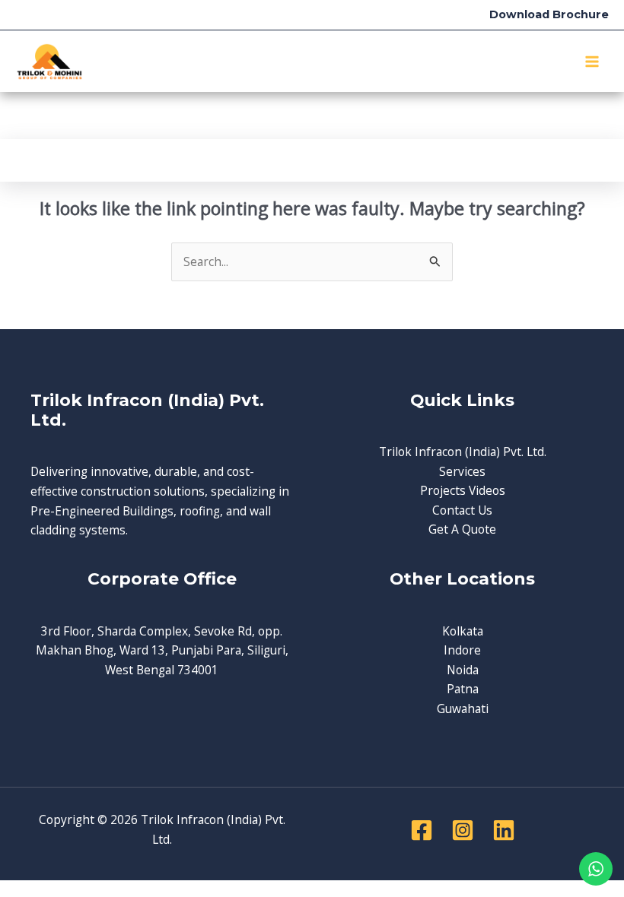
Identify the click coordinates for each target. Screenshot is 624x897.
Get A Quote (462, 529)
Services (462, 471)
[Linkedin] (503, 830)
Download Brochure (549, 14)
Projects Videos (462, 490)
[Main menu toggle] (592, 61)
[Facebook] (421, 830)
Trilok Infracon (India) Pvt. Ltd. (462, 451)
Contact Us (462, 510)
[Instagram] (462, 830)
